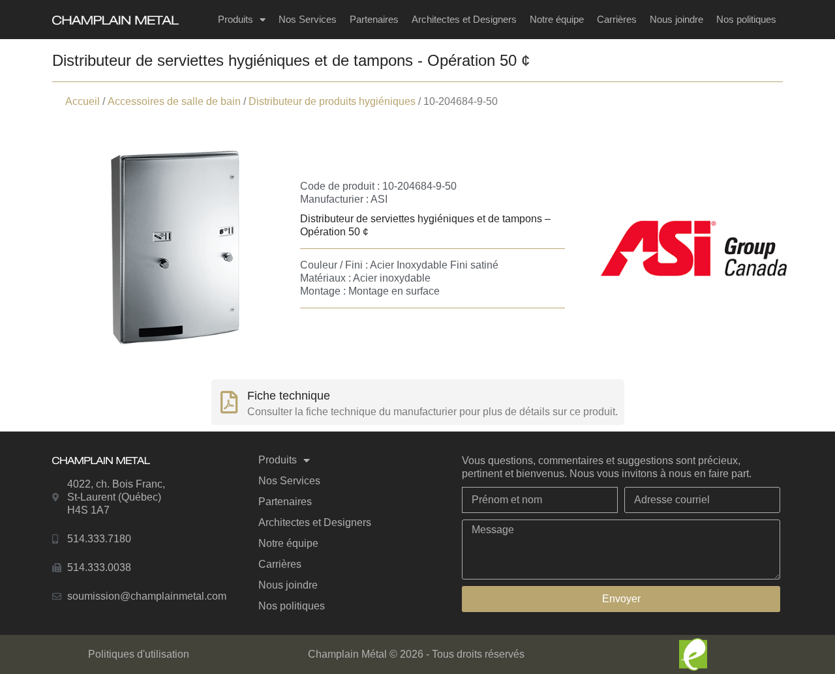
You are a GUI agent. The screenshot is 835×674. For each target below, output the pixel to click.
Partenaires (374, 19)
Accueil (82, 101)
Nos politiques (746, 19)
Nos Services (308, 19)
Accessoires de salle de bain (174, 101)
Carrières (617, 19)
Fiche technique (288, 395)
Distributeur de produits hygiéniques (332, 101)
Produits (235, 19)
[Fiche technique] (229, 401)
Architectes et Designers (464, 19)
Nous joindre (676, 19)
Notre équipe (557, 19)
